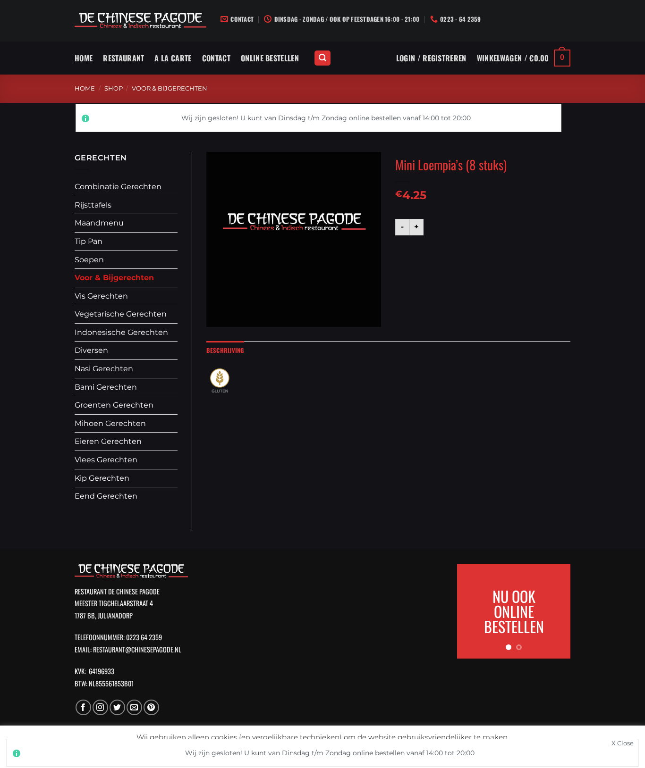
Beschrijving (225, 350)
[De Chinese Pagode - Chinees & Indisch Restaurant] (140, 21)
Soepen (89, 259)
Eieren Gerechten (108, 441)
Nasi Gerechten (104, 368)
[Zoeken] (322, 58)
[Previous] (471, 611)
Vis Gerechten (101, 296)
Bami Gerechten (106, 387)
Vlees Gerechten (106, 459)
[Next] (556, 611)
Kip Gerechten (102, 478)
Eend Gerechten (106, 496)
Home (84, 58)
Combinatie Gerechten (118, 186)
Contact (216, 58)
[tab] (225, 350)
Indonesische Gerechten (121, 332)
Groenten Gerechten (114, 405)
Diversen (91, 350)
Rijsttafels (93, 204)
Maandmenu (99, 222)
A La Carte (172, 58)
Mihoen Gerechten (110, 423)
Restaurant (123, 58)
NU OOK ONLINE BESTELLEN (514, 611)
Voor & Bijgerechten (169, 88)
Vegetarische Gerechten (121, 313)
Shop (113, 88)
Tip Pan (88, 241)
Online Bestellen (270, 58)
